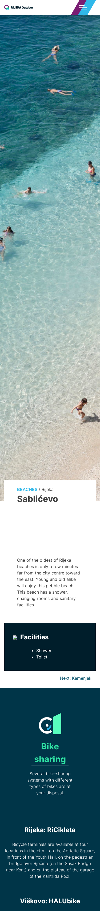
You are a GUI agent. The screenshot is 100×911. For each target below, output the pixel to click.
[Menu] (83, 7)
